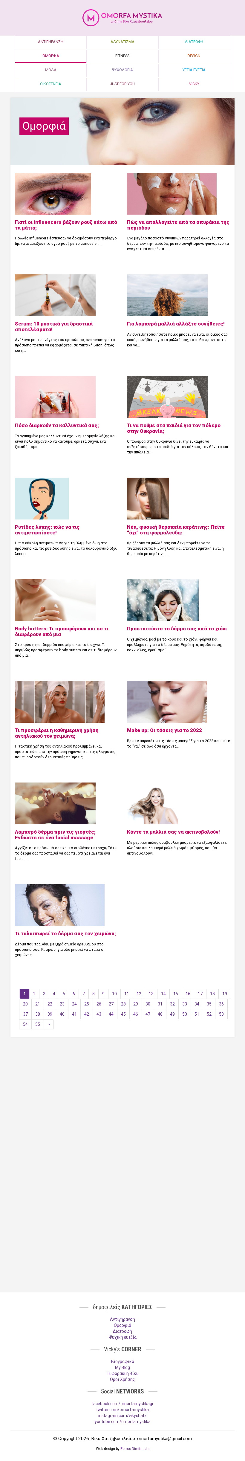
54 (25, 1024)
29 (135, 1004)
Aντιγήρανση (122, 1319)
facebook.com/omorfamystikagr (122, 1403)
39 (50, 1014)
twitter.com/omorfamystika (122, 1409)
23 (62, 1004)
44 (111, 1014)
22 (50, 1004)
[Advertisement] (122, 1087)
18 (212, 993)
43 (99, 1014)
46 (135, 1014)
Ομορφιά (122, 1325)
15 (175, 993)
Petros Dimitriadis (134, 1449)
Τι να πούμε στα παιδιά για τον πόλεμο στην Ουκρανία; (173, 428)
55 (37, 1024)
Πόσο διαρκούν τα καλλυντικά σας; (57, 425)
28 (123, 1004)
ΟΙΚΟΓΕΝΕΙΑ (50, 84)
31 (160, 1004)
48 (160, 1014)
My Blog (122, 1367)
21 (37, 1004)
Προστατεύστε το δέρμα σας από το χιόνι (177, 629)
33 (184, 1004)
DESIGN (194, 56)
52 (209, 1014)
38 (37, 1014)
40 (62, 1014)
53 (221, 1014)
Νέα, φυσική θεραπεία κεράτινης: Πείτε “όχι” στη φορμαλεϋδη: (176, 529)
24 (74, 1004)
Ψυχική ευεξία (123, 1337)
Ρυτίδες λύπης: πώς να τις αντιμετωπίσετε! (47, 529)
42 (86, 1014)
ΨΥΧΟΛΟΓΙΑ (122, 70)
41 (74, 1014)
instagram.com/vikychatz (122, 1415)
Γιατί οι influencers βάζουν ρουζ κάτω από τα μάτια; (66, 224)
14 (163, 993)
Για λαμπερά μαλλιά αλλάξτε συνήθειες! (176, 324)
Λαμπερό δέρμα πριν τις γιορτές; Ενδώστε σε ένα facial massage (55, 834)
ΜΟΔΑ (50, 70)
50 (184, 1014)
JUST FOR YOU (122, 84)
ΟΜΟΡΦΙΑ (50, 56)
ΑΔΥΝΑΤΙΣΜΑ (122, 41)
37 (25, 1014)
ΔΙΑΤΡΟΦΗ (194, 41)
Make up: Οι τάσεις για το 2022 (164, 730)
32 (172, 1004)
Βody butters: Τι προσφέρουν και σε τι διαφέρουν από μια (61, 631)
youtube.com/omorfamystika (123, 1421)
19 (224, 993)
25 (86, 1004)
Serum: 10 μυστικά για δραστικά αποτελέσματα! (54, 326)
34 (197, 1004)
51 (197, 1014)
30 (148, 1004)
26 (99, 1004)
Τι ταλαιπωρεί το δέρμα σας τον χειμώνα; (65, 933)
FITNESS (122, 56)
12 (139, 993)
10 (114, 993)
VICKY (194, 84)
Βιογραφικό (122, 1361)
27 (111, 1004)
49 (172, 1014)
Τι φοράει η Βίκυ (123, 1373)
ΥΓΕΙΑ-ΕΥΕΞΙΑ (194, 70)
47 (148, 1014)
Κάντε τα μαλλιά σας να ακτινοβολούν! (173, 832)
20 (25, 1004)
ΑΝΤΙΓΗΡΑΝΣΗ (50, 41)
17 (200, 993)
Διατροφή (122, 1331)
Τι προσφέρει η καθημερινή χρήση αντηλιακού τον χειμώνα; (57, 733)
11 (126, 993)
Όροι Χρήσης (122, 1379)
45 (123, 1014)
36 (221, 1004)
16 (188, 993)
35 (209, 1004)
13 (151, 993)
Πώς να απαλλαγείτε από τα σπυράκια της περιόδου (178, 224)
